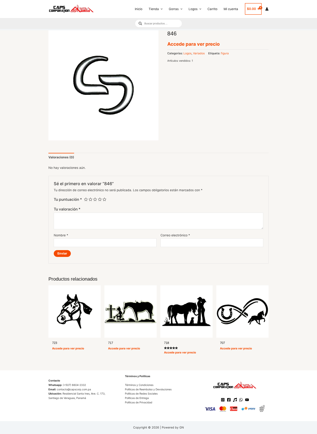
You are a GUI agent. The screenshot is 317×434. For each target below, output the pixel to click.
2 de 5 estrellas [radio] (90, 199)
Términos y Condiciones (139, 384)
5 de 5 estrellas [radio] (104, 199)
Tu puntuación (68, 199)
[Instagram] (223, 400)
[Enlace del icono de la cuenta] (267, 9)
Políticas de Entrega (137, 398)
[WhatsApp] (241, 400)
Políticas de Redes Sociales (141, 393)
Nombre (61, 235)
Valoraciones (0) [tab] (61, 157)
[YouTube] (247, 400)
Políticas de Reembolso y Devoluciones (148, 389)
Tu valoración (67, 209)
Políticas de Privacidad (138, 402)
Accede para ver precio (193, 44)
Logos (187, 53)
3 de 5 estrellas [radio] (95, 199)
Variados (199, 53)
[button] (161, 9)
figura (225, 53)
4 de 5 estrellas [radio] (100, 199)
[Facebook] (229, 400)
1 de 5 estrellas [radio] (86, 199)
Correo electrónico (175, 235)
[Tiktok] (235, 400)
